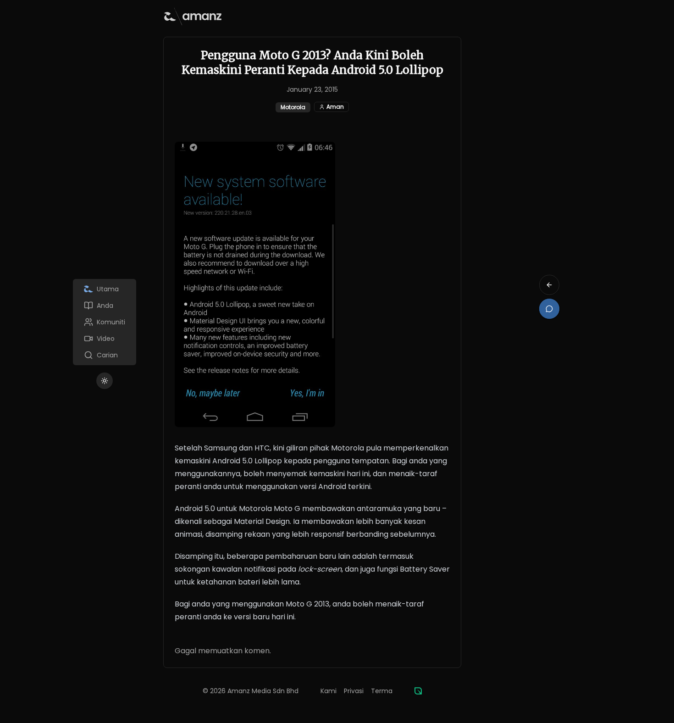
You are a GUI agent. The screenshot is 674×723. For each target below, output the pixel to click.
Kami (328, 690)
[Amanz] (418, 691)
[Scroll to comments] (549, 309)
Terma (381, 690)
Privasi (354, 690)
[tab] (104, 289)
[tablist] (104, 322)
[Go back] (549, 285)
